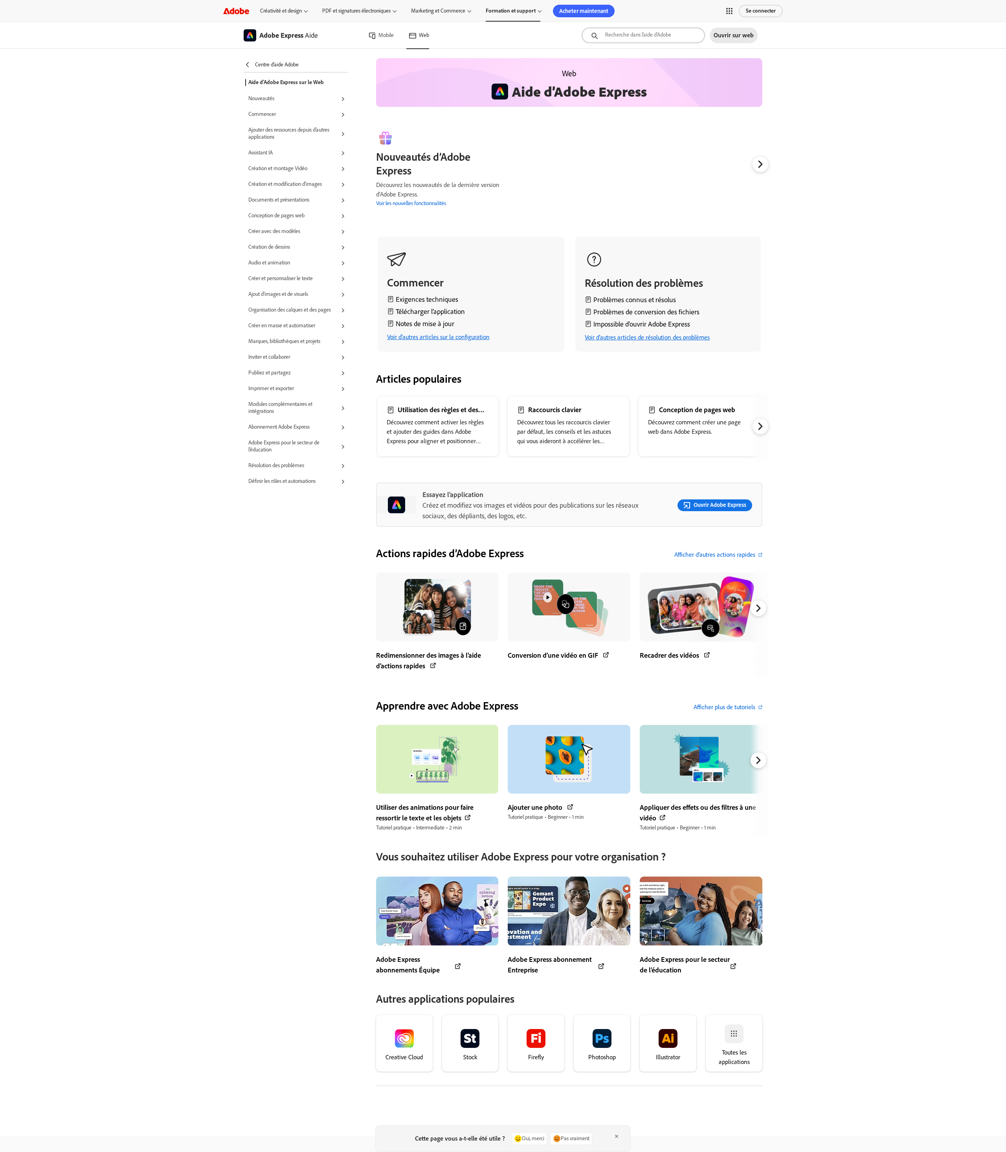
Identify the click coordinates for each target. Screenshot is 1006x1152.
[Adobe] (236, 11)
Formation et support (511, 10)
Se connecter (761, 10)
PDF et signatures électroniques (356, 10)
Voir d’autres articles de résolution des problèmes (647, 337)
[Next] (760, 164)
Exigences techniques (427, 299)
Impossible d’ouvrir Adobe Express (641, 324)
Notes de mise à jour (425, 323)
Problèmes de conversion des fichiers (646, 312)
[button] (729, 11)
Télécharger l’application (430, 311)
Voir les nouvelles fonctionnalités (411, 203)
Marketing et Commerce (438, 10)
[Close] (616, 1136)
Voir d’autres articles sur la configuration (438, 337)
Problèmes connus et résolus (634, 299)
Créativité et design (281, 10)
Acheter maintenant (583, 11)
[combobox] (643, 35)
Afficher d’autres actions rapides (714, 554)
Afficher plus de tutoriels (724, 707)
